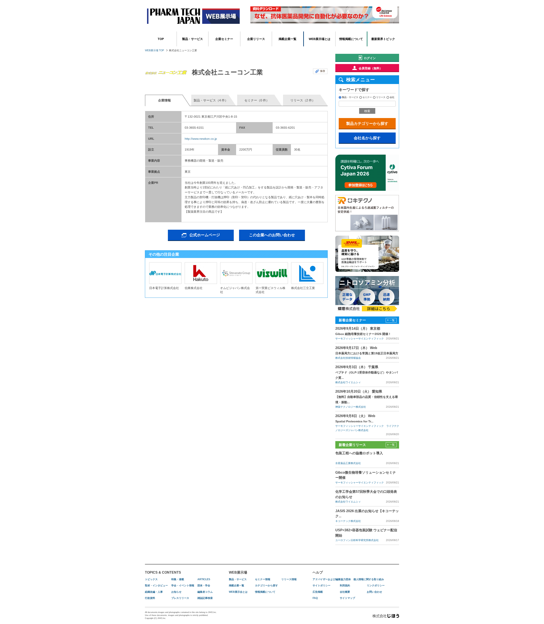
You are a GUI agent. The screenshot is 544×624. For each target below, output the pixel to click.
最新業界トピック (383, 39)
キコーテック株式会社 (348, 521)
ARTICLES (203, 579)
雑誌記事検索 (205, 598)
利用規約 (345, 585)
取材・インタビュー (156, 585)
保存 (322, 71)
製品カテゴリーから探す (367, 123)
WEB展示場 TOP (154, 50)
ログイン (370, 58)
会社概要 (345, 591)
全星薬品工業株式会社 (348, 463)
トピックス (151, 579)
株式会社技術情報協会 (348, 357)
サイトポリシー (321, 585)
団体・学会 (203, 585)
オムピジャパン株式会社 (235, 290)
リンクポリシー (376, 585)
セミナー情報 (262, 579)
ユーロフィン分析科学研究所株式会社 (357, 540)
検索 (367, 111)
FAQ (315, 598)
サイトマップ (347, 598)
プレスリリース (180, 598)
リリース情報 (289, 579)
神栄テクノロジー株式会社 (350, 406)
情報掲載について (351, 39)
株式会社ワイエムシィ (348, 382)
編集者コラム (205, 591)
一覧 (392, 320)
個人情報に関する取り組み (368, 579)
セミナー (367, 97)
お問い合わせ (374, 591)
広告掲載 (318, 591)
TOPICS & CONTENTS (163, 572)
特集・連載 (177, 579)
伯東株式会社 (194, 288)
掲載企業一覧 (287, 39)
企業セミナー (224, 39)
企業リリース (256, 39)
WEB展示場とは (319, 39)
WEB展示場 (238, 572)
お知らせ (176, 591)
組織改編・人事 (154, 591)
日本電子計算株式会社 (164, 288)
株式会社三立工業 (303, 288)
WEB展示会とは (238, 591)
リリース (380, 97)
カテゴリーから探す (266, 585)
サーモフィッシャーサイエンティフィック (359, 338)
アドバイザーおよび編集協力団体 (332, 579)
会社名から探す (367, 138)
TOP (161, 39)
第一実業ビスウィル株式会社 (270, 290)
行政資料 (150, 598)
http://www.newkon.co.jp (201, 138)
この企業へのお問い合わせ (272, 235)
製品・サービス (192, 39)
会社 (392, 97)
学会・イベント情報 (182, 585)
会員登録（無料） (370, 68)
